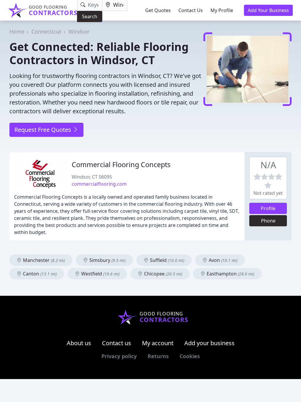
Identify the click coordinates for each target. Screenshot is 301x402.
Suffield (166, 260)
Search (89, 16)
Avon (223, 260)
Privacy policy (119, 356)
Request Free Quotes (43, 130)
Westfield (100, 273)
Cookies (190, 356)
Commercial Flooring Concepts (121, 164)
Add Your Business (268, 10)
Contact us (116, 343)
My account (157, 343)
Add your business (209, 343)
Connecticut (46, 31)
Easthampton (229, 273)
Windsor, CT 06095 (92, 177)
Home (16, 31)
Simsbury (107, 260)
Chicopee (162, 273)
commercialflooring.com (99, 184)
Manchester (43, 260)
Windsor (78, 31)
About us (79, 343)
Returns (158, 356)
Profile (268, 208)
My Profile (221, 10)
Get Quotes (158, 10)
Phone (268, 220)
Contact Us (190, 10)
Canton (39, 273)
